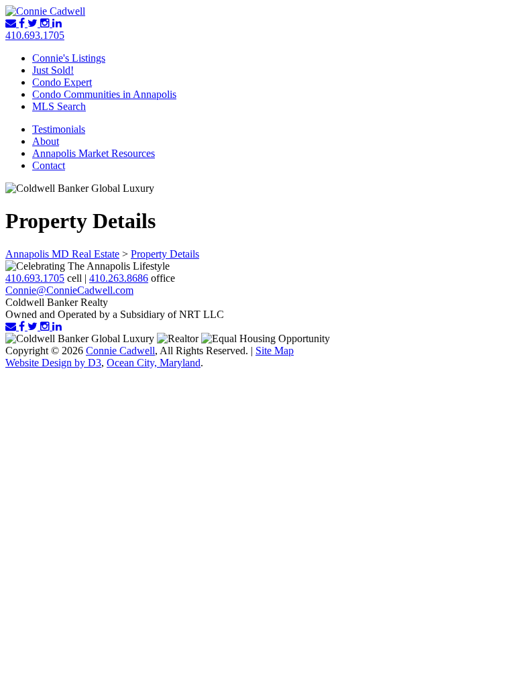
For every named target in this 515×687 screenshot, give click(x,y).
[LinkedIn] (57, 23)
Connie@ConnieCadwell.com (69, 290)
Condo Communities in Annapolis (104, 94)
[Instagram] (46, 23)
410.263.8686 (118, 278)
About (45, 141)
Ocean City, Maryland (154, 362)
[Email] (12, 23)
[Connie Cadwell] (45, 11)
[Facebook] (23, 23)
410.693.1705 (34, 35)
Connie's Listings (68, 58)
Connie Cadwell (120, 350)
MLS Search (59, 106)
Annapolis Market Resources (93, 153)
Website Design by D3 (53, 362)
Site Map (274, 350)
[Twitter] (33, 23)
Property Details (165, 254)
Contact (48, 165)
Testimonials (58, 129)
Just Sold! (53, 70)
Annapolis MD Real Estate (62, 254)
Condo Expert (62, 82)
